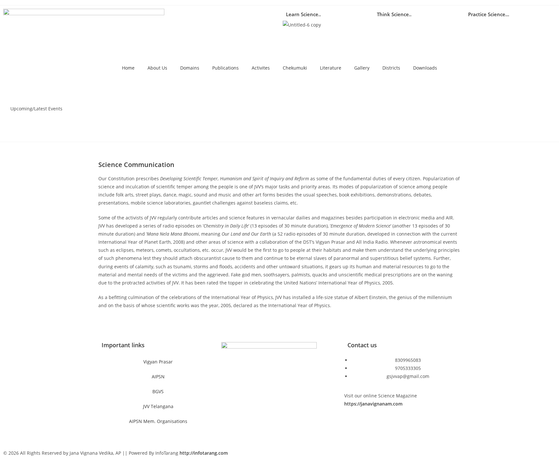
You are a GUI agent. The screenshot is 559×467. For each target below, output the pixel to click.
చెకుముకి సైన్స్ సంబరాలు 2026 (98, 129)
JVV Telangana (158, 406)
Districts (391, 68)
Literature (330, 68)
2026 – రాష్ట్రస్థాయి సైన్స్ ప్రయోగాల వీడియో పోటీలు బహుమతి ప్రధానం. (134, 88)
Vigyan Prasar (158, 362)
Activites (261, 68)
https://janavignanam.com (373, 404)
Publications (225, 68)
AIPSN (158, 376)
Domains (189, 68)
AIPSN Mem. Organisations (158, 421)
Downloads (425, 68)
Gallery (361, 68)
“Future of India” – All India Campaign (110, 102)
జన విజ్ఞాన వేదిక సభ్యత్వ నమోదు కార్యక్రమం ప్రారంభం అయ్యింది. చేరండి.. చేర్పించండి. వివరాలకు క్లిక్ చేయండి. (167, 115)
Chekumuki (295, 68)
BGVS (158, 391)
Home (128, 68)
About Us (157, 68)
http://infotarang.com (204, 453)
